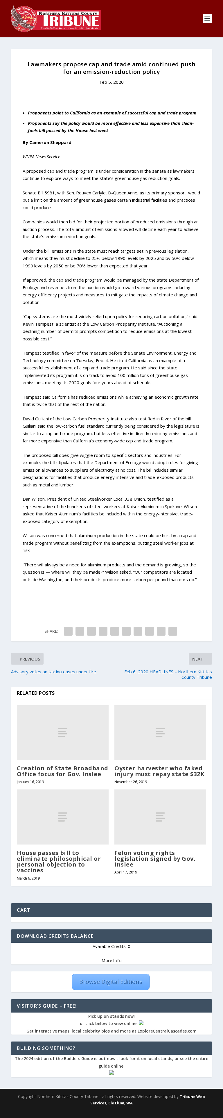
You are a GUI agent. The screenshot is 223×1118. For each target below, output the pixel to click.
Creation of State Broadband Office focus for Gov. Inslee (62, 771)
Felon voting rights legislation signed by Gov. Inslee (154, 858)
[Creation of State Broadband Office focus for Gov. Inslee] (63, 732)
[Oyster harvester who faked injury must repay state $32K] (160, 732)
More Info (112, 960)
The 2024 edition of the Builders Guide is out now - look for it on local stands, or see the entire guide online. (111, 1062)
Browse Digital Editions (110, 982)
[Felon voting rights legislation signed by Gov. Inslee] (160, 816)
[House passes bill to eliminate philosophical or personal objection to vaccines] (63, 816)
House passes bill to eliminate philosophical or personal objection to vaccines (59, 861)
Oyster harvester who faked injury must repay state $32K (159, 771)
